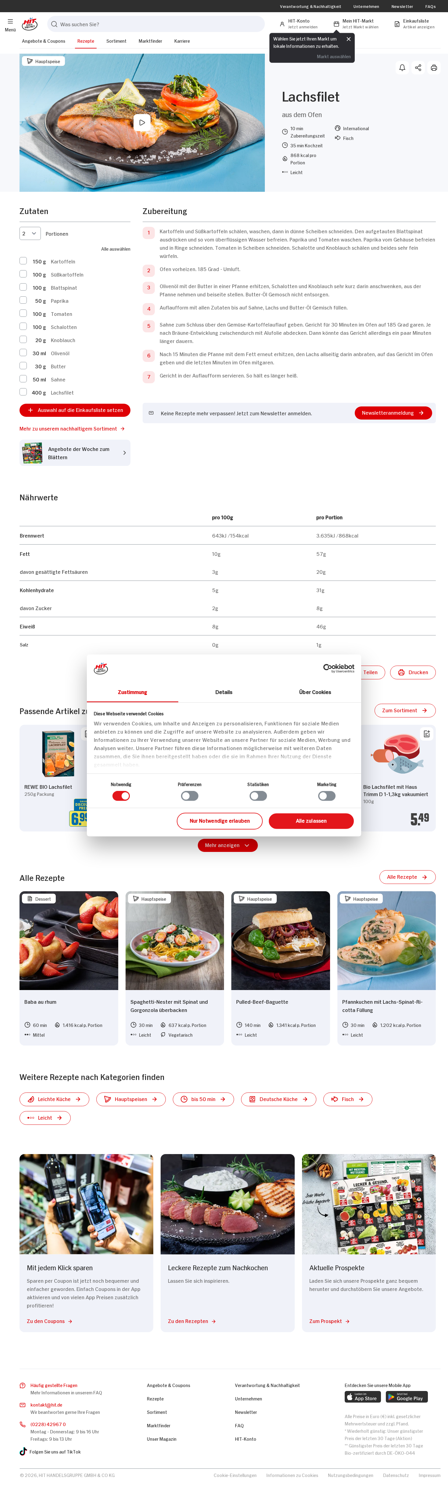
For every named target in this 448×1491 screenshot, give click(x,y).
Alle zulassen (311, 820)
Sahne (58, 379)
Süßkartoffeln (67, 274)
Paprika (60, 300)
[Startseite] (28, 23)
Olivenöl (60, 352)
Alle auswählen (115, 248)
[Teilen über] (418, 67)
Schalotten (64, 326)
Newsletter (402, 6)
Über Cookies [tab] (315, 691)
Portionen (57, 233)
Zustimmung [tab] (133, 691)
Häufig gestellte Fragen (53, 1385)
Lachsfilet (62, 392)
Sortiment (116, 40)
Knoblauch (63, 339)
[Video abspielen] (142, 122)
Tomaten (61, 313)
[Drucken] (434, 67)
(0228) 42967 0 (48, 1424)
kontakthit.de (46, 1404)
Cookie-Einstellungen (235, 1475)
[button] (75, 428)
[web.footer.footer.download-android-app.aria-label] (407, 1397)
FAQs (430, 6)
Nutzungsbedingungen (350, 1475)
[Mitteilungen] (402, 67)
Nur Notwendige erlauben (220, 820)
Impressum (429, 1475)
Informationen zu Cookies (292, 1475)
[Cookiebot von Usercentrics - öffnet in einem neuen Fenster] (327, 668)
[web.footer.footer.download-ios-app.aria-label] (363, 1397)
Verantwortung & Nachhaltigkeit (310, 6)
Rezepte (85, 40)
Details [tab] (224, 691)
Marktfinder (150, 40)
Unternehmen (366, 6)
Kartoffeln (63, 261)
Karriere (182, 40)
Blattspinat (64, 287)
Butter (58, 366)
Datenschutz (396, 1475)
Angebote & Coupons (43, 40)
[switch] (189, 796)
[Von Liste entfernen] (426, 734)
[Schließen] (349, 39)
